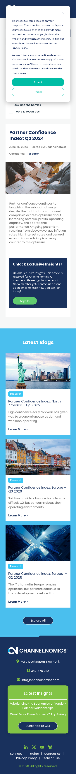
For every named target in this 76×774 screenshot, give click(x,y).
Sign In (25, 301)
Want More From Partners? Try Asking (38, 714)
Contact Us (52, 754)
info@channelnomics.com (40, 680)
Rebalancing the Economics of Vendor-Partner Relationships (38, 705)
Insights (33, 754)
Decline (38, 91)
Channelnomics (55, 147)
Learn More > (18, 429)
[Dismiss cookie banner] (63, 14)
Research (33, 154)
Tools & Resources (27, 111)
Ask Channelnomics (27, 105)
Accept (38, 82)
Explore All (38, 620)
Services (16, 754)
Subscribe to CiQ (38, 726)
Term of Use (51, 758)
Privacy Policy (26, 758)
